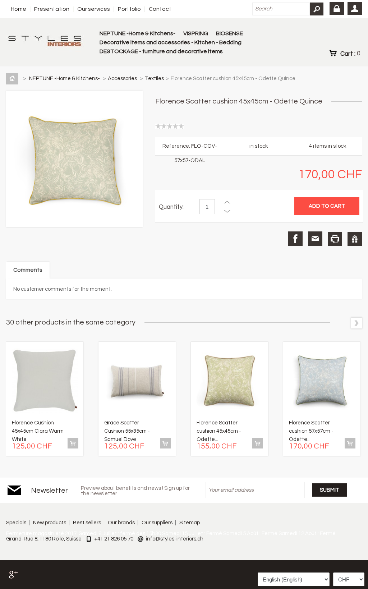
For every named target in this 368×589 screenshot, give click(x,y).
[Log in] (337, 8)
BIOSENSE (229, 33)
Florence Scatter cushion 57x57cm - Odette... (311, 431)
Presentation (51, 9)
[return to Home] (13, 78)
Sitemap (189, 522)
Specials (16, 522)
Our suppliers (157, 522)
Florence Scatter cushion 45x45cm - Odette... (219, 431)
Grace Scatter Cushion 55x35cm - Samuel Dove (127, 431)
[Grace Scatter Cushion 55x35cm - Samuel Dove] (137, 382)
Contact (160, 9)
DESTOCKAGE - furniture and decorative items (161, 51)
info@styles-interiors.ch (174, 539)
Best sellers (87, 522)
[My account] (355, 8)
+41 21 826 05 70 (113, 539)
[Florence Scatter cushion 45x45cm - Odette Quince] (229, 382)
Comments (27, 270)
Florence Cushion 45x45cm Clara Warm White (38, 431)
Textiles (154, 78)
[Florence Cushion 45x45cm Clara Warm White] (44, 382)
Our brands (121, 522)
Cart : (350, 53)
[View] (73, 443)
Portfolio (129, 9)
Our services (93, 9)
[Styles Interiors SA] (46, 42)
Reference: (176, 146)
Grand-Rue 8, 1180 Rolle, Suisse (44, 539)
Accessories (123, 78)
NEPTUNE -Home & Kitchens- (137, 33)
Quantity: (171, 207)
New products (49, 522)
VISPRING (195, 33)
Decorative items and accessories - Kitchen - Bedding (171, 42)
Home (18, 9)
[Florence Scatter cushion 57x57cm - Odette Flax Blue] (321, 382)
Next (356, 323)
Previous (342, 323)
